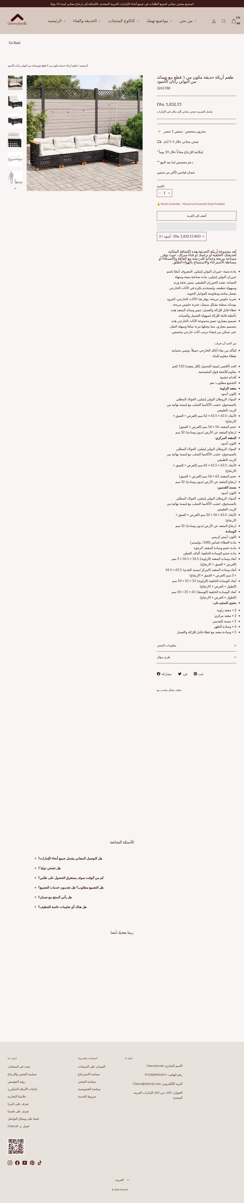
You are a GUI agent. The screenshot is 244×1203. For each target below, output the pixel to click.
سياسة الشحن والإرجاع (22, 1074)
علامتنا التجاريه (17, 1096)
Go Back (15, 43)
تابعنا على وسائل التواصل (23, 1118)
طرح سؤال (163, 657)
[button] (196, 226)
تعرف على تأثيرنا (18, 1103)
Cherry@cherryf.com (147, 1083)
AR (238, 23)
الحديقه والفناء (85, 20)
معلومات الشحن (166, 645)
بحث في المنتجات (19, 1066)
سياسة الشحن (87, 1081)
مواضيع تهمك (157, 20)
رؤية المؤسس (16, 1081)
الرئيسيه (55, 20)
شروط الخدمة (87, 1096)
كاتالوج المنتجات (122, 20)
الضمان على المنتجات (91, 1066)
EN (238, 17)
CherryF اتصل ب (18, 1126)
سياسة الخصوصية (89, 1089)
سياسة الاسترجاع (89, 1074)
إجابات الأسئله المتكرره (22, 1089)
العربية (119, 1179)
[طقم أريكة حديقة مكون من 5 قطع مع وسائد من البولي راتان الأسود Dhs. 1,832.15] (163, 741)
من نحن (186, 20)
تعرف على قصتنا (18, 1111)
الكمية (160, 186)
